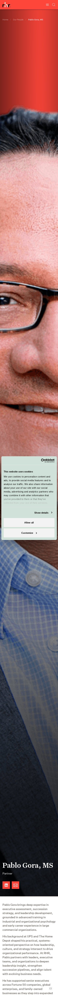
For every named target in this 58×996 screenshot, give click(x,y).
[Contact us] (50, 988)
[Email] (15, 885)
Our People (18, 19)
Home (5, 19)
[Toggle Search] (54, 5)
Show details (41, 512)
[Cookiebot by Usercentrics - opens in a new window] (41, 461)
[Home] (6, 4)
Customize (27, 532)
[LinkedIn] (6, 885)
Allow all (29, 522)
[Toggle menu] (47, 5)
